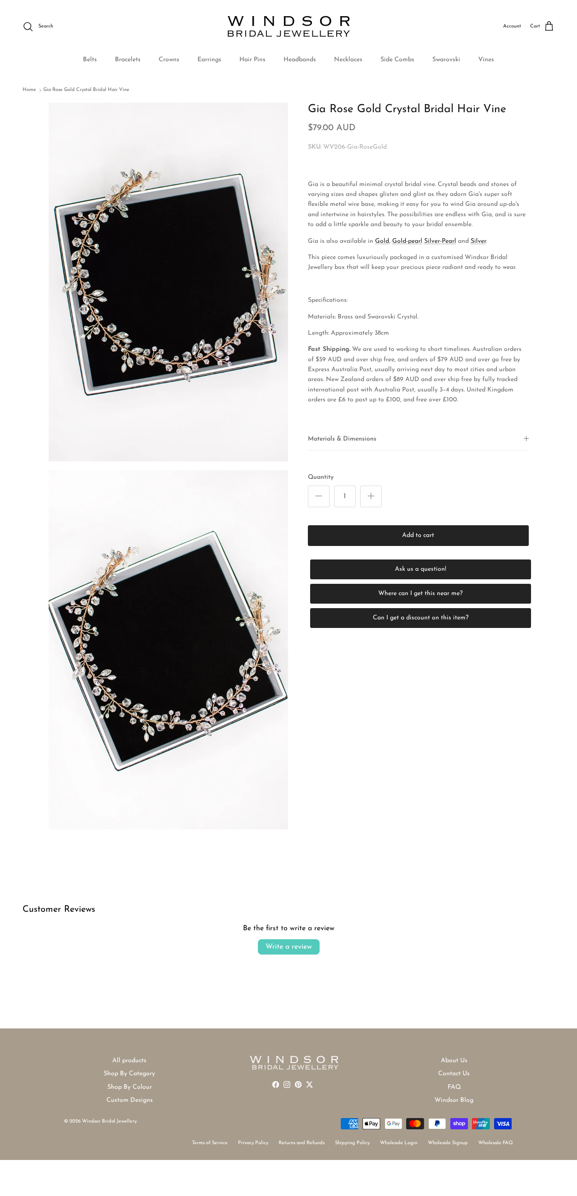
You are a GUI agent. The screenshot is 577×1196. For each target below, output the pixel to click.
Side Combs (397, 59)
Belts (90, 59)
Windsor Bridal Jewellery (109, 1121)
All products (129, 1060)
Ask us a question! (420, 569)
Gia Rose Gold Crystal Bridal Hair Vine (86, 89)
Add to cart (418, 535)
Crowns (169, 59)
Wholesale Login (398, 1143)
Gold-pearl (407, 241)
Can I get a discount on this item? (420, 617)
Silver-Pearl (440, 241)
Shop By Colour (129, 1087)
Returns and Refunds (302, 1143)
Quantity (321, 477)
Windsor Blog (454, 1100)
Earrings (209, 59)
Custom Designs (129, 1100)
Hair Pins (252, 59)
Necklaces (348, 59)
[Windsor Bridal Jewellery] (289, 26)
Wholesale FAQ (495, 1143)
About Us (454, 1060)
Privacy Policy (253, 1143)
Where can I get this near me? (420, 593)
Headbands (300, 59)
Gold (382, 241)
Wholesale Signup (448, 1143)
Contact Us (454, 1073)
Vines (486, 59)
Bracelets (128, 59)
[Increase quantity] (371, 496)
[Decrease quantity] (319, 496)
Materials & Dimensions (342, 439)
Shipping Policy (352, 1143)
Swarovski (446, 59)
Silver (478, 241)
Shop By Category (129, 1073)
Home (29, 89)
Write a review (289, 946)
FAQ (454, 1087)
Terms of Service (210, 1143)
